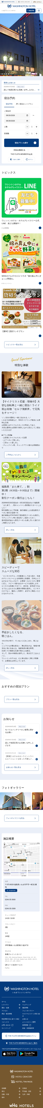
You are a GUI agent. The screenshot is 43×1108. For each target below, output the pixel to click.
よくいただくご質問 (28, 1022)
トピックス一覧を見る (14, 344)
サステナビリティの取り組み (31, 1015)
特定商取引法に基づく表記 (10, 1019)
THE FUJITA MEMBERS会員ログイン (22, 1036)
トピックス (5, 1022)
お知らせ (25, 1019)
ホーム (4, 1001)
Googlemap (12, 890)
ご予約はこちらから (13, 454)
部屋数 (6, 133)
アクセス (5, 1011)
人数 (6, 127)
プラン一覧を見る (12, 699)
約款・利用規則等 (28, 1028)
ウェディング (26, 1004)
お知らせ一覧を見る (13, 767)
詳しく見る (10, 530)
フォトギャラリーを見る (15, 818)
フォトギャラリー (28, 1011)
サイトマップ (6, 1028)
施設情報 (25, 1008)
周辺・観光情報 (7, 1014)
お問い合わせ (6, 1025)
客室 (23, 1001)
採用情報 (25, 1025)
